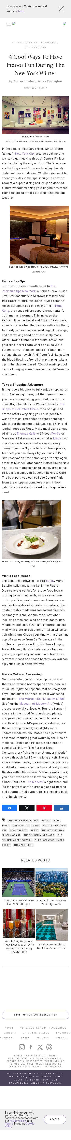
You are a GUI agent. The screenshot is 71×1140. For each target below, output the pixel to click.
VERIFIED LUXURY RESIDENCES (43, 1027)
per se (34, 830)
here (21, 11)
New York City (25, 153)
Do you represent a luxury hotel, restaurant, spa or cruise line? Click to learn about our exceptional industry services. (35, 1078)
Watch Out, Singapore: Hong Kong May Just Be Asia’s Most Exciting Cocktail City (19, 946)
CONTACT (62, 1037)
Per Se (56, 433)
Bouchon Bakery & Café (23, 821)
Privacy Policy (18, 1120)
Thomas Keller (27, 433)
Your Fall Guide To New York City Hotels (51, 902)
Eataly (50, 581)
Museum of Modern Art (36, 703)
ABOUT (9, 1027)
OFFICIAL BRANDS (36, 1032)
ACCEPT (55, 1119)
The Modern (34, 782)
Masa (57, 438)
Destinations (35, 47)
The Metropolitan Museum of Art (41, 699)
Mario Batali (21, 825)
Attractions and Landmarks (34, 42)
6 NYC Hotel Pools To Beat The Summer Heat (52, 946)
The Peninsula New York (39, 835)
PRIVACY (42, 1037)
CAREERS (10, 1032)
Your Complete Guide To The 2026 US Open (18, 902)
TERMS (25, 1037)
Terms (9, 1123)
